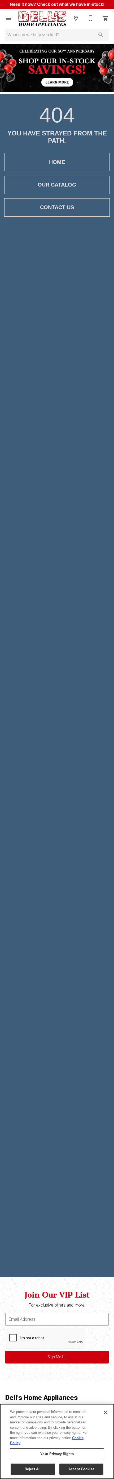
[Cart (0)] (105, 18)
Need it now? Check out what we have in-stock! (57, 4)
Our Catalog (57, 185)
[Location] (75, 18)
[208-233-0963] (90, 18)
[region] (57, 1441)
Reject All (33, 1469)
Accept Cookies (81, 1469)
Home (57, 162)
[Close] (105, 1412)
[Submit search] (101, 35)
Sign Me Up (57, 1357)
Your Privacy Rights (56, 1454)
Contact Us (57, 207)
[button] (8, 18)
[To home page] (42, 18)
